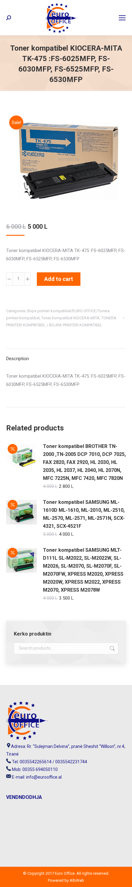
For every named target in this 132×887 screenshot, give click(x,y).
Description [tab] (17, 358)
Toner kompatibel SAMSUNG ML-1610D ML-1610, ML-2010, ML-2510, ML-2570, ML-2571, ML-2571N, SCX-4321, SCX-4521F (84, 514)
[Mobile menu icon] (122, 17)
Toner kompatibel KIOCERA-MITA (70, 318)
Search (112, 648)
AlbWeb (76, 880)
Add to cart (58, 279)
